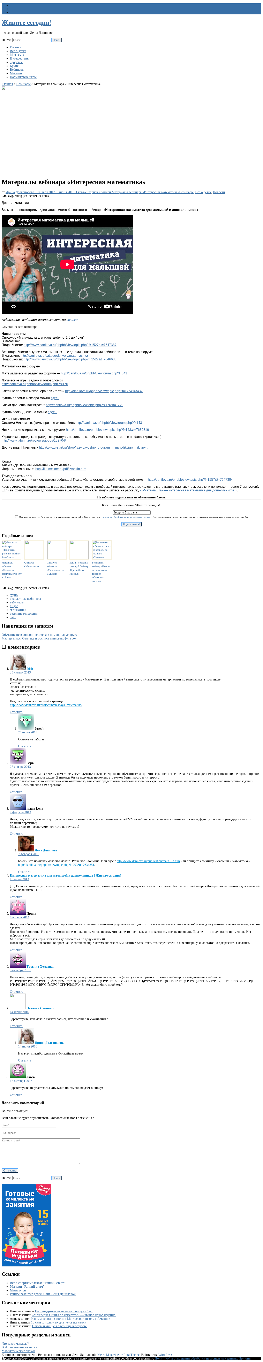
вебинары (17, 602)
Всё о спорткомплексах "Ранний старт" (37, 1283)
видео (14, 606)
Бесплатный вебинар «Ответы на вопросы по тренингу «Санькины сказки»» (101, 572)
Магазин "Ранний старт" (27, 1286)
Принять (245, 1358)
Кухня (14, 66)
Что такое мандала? (15, 1343)
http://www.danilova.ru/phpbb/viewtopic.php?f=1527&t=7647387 (70, 345)
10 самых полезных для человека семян (58, 1322)
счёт (13, 617)
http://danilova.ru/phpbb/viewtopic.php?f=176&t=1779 (84, 405)
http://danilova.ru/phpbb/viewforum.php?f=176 (35, 384)
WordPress (165, 1354)
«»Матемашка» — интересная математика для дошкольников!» (188, 490)
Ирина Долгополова (20, 192)
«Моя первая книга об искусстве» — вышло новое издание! (74, 1315)
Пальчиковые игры (23, 77)
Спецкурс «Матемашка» (31, 564)
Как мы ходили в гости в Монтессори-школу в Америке (70, 1318)
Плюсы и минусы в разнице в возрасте (59, 1326)
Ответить (16, 712)
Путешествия (19, 58)
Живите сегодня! (26, 22)
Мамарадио (18, 1290)
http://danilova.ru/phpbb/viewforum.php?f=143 (109, 422)
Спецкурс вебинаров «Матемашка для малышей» (56, 568)
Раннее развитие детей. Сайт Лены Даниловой (43, 1294)
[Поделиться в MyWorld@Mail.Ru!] (123, 530)
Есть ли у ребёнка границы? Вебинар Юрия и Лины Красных (78, 568)
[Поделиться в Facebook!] (110, 530)
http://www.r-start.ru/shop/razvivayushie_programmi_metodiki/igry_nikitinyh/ (93, 447)
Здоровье (16, 62)
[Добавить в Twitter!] (135, 530)
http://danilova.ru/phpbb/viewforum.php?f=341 (94, 373)
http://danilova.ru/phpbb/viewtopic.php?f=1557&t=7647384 (190, 479)
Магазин (16, 73)
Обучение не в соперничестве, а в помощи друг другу (39, 634)
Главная (15, 47)
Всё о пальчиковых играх (19, 1347)
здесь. (52, 412)
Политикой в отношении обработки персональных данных (196, 1358)
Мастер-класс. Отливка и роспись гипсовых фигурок (39, 638)
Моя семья (17, 54)
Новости (219, 192)
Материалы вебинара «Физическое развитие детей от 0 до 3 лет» (12, 570)
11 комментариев (126, 192)
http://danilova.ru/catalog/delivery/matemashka (54, 355)
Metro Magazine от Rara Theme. (119, 1354)
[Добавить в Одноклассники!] (129, 530)
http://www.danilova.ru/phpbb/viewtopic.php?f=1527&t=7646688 (70, 359)
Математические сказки (18, 1351)
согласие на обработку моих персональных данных (126, 517)
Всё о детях (18, 51)
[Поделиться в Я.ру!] (147, 530)
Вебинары (17, 69)
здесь (55, 398)
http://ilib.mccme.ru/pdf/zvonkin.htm (60, 469)
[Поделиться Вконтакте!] (141, 530)
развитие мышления (24, 613)
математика (18, 609)
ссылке (72, 320)
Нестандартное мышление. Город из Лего (64, 1311)
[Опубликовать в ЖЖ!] (117, 530)
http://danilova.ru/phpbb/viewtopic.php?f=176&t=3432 (104, 391)
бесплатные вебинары (25, 598)
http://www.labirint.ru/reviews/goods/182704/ (34, 440)
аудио (14, 595)
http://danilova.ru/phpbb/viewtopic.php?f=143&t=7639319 (107, 429)
